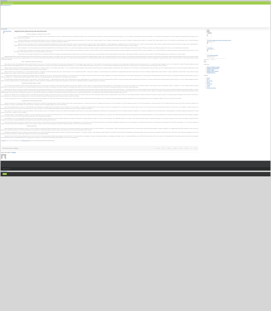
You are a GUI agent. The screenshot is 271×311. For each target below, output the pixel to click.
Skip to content (4, 0)
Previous (3, 29)
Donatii (208, 78)
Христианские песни (211, 88)
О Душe (208, 85)
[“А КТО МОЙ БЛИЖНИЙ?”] (209, 54)
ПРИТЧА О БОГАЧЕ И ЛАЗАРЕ (213, 67)
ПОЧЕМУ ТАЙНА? (210, 70)
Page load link (4, 171)
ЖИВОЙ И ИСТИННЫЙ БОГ (213, 68)
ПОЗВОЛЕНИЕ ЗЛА (211, 72)
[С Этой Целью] (209, 46)
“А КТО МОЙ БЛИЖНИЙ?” (212, 55)
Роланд (3, 140)
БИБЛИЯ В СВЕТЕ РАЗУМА (212, 71)
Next (6, 29)
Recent (208, 31)
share (208, 79)
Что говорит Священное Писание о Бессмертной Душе (219, 40)
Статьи (27, 140)
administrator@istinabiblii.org (8, 2)
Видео (208, 82)
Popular (208, 29)
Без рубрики (209, 80)
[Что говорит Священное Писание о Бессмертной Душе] (209, 39)
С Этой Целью (210, 48)
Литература (24, 140)
